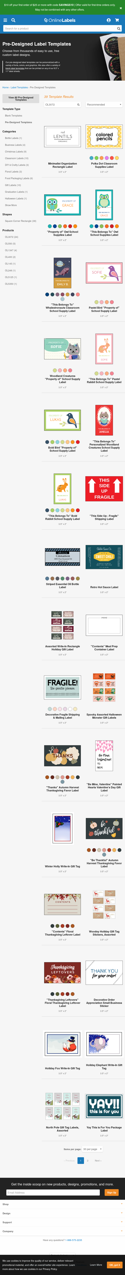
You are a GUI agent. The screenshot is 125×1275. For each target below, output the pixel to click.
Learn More (96, 1264)
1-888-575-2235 (73, 1240)
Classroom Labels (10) (16, 158)
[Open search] (119, 29)
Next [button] (97, 1160)
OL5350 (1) (11, 283)
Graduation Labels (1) (16, 191)
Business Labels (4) (15, 144)
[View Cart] (117, 20)
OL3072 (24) (11, 236)
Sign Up (111, 1192)
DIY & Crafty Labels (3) (17, 164)
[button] (5, 20)
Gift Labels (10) (13, 185)
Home (5, 87)
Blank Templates (13, 115)
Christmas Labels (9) (16, 151)
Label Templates (19, 87)
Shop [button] (6, 1204)
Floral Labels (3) (13, 171)
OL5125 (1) (11, 277)
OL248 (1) (10, 270)
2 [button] (87, 1160)
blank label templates (15, 68)
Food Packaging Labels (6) (19, 178)
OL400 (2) (10, 256)
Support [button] (7, 1222)
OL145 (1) (10, 263)
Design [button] (6, 1213)
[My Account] (108, 20)
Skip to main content (11, 7)
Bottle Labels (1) (13, 138)
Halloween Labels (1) (16, 198)
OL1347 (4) (11, 250)
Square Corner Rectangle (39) (20, 220)
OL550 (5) (10, 243)
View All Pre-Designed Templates (20, 98)
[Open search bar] (13, 20)
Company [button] (8, 1231)
